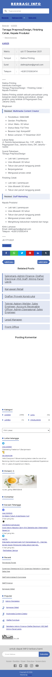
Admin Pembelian (12, 601)
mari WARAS (7, 513)
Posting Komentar (11, 37)
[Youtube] (37, 666)
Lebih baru (9, 262)
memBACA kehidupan (11, 525)
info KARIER (7, 447)
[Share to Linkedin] (38, 253)
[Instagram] (31, 666)
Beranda (5, 18)
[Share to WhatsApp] (14, 253)
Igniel (30, 675)
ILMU (32, 415)
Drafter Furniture (12, 620)
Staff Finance (7, 583)
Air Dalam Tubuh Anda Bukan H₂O (15, 516)
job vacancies (7, 455)
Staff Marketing (20, 196)
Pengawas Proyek (9, 563)
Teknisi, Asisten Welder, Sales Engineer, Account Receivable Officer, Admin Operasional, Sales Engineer (24, 308)
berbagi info (26, 4)
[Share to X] (22, 253)
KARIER (5, 43)
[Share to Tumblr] (46, 253)
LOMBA (7, 420)
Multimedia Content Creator (26, 111)
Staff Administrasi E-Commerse (14, 577)
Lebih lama (42, 262)
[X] (20, 666)
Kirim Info (32, 18)
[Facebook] (15, 666)
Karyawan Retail (14, 289)
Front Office (12, 327)
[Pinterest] (26, 666)
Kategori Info (17, 18)
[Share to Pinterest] (30, 253)
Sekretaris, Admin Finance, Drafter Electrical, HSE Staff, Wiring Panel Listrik (24, 279)
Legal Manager (13, 319)
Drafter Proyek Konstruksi (20, 296)
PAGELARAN (35, 420)
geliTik (4, 539)
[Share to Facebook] (6, 253)
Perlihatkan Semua (10, 550)
